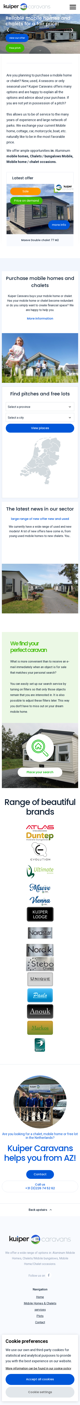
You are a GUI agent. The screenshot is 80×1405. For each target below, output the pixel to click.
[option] (40, 34)
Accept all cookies (40, 1379)
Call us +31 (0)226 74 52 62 (40, 1186)
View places (40, 428)
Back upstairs (38, 1210)
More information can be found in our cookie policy (38, 1368)
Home (40, 1297)
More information (40, 318)
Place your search (40, 772)
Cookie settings (40, 1392)
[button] (8, 29)
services (40, 1309)
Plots (40, 1316)
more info (59, 225)
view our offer (17, 37)
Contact (40, 1174)
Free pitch (15, 47)
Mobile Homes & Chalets (40, 1303)
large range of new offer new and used (40, 519)
